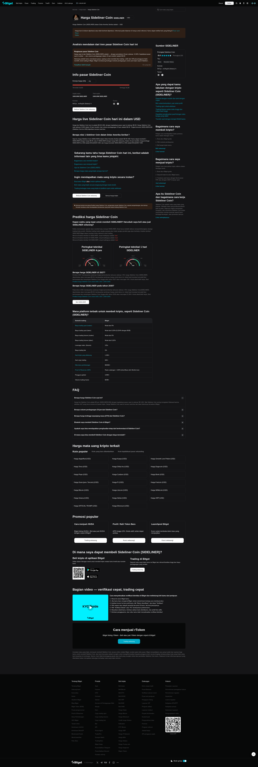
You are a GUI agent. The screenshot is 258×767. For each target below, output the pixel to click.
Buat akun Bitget (80, 181)
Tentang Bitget (76, 686)
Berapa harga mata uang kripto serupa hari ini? (91, 171)
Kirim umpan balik (147, 686)
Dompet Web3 (99, 737)
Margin (97, 706)
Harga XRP (122, 730)
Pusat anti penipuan (148, 696)
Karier (73, 696)
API (96, 727)
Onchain (97, 696)
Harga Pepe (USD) (80, 474)
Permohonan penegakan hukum (175, 689)
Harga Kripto (123, 710)
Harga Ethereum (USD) (120, 506)
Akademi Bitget (76, 700)
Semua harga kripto (111, 195)
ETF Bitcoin (122, 727)
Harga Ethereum (124, 717)
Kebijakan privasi (170, 706)
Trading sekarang (137, 569)
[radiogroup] (166, 56)
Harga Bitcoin (123, 713)
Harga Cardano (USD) (120, 474)
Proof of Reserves (77, 713)
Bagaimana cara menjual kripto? (85, 164)
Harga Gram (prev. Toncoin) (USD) (86, 482)
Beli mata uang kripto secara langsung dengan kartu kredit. (95, 185)
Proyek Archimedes (148, 713)
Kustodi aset (146, 717)
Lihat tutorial (160, 151)
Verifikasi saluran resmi (149, 693)
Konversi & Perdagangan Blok (104, 703)
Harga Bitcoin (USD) (81, 490)
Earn (96, 710)
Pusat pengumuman (78, 710)
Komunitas (75, 693)
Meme (159, 62)
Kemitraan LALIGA (77, 727)
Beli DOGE (122, 696)
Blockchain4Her (77, 737)
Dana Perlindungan (78, 717)
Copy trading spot (100, 713)
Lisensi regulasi (170, 700)
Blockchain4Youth (77, 734)
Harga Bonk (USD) (157, 474)
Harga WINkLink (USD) (159, 490)
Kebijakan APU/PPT (171, 703)
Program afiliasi (147, 706)
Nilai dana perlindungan (82, 365)
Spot (96, 686)
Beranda (75, 9)
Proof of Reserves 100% (83, 370)
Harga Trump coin (124, 744)
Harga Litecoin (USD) (120, 490)
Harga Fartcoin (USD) (158, 482)
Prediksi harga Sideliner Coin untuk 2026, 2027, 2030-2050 (91, 281)
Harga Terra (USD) (80, 466)
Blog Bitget (75, 703)
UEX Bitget (75, 720)
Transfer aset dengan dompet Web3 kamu (170, 119)
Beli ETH (121, 693)
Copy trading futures (101, 717)
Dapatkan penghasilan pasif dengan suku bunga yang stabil (170, 115)
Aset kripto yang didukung (83, 355)
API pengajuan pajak (148, 734)
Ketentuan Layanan (171, 710)
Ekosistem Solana (169, 62)
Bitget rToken (123, 751)
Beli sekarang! (160, 148)
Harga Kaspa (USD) (119, 459)
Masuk (221, 3)
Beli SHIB (121, 706)
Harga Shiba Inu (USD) (120, 466)
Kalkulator (122, 723)
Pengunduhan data (148, 720)
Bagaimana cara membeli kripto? (86, 161)
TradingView (99, 741)
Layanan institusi (147, 710)
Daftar (229, 3)
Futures (97, 689)
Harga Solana (123, 741)
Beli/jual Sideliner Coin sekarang (84, 109)
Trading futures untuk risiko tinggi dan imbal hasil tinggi (169, 110)
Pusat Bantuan (146, 689)
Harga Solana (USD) (81, 498)
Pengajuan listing (147, 700)
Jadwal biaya (146, 730)
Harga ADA (122, 737)
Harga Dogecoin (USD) (159, 466)
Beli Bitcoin (122, 689)
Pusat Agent (99, 730)
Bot (96, 723)
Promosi (144, 723)
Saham (97, 700)
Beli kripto (122, 686)
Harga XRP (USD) (157, 498)
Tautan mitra (76, 723)
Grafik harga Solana (125, 720)
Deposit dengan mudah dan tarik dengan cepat (170, 99)
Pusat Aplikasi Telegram (102, 747)
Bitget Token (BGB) (78, 706)
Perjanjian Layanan (171, 686)
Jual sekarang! (161, 183)
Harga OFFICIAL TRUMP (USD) (85, 506)
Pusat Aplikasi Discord (102, 751)
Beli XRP (121, 700)
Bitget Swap (99, 744)
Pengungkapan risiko (172, 713)
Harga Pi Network (124, 734)
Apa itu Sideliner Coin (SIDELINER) (87, 167)
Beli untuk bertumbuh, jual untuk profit (169, 103)
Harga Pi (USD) (118, 482)
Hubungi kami (76, 689)
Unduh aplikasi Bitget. (98, 181)
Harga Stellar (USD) (119, 498)
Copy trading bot (100, 720)
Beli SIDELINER (81, 302)
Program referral (147, 727)
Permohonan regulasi (172, 693)
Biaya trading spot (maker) (83, 325)
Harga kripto (82, 9)
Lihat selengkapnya (162, 217)
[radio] (162, 56)
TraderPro (98, 734)
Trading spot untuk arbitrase (165, 106)
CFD (96, 693)
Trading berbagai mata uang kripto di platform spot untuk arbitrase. (97, 188)
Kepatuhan (168, 696)
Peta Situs (75, 741)
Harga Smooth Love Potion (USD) (163, 459)
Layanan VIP (146, 703)
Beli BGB (121, 703)
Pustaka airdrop (100, 754)
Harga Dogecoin (124, 747)
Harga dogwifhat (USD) (82, 459)
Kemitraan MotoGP (78, 730)
